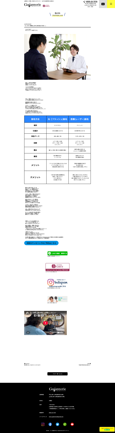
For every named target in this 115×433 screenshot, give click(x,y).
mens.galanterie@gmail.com (56, 416)
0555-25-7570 (91, 1)
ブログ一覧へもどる (57, 374)
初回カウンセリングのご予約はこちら (41, 243)
